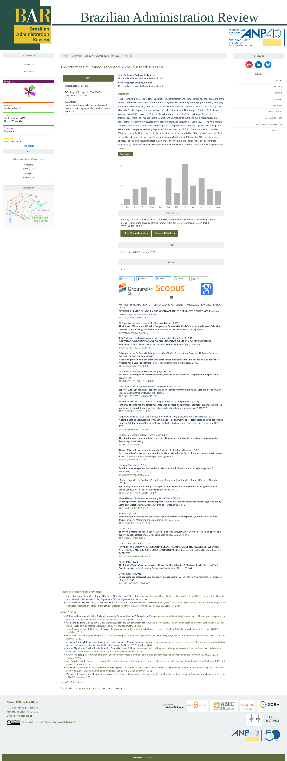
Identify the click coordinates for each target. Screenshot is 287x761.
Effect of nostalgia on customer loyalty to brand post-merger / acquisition (143, 661)
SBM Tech (149, 757)
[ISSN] (272, 720)
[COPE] (254, 720)
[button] (126, 278)
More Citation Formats (135, 233)
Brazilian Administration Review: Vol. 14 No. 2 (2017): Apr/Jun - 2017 (118, 645)
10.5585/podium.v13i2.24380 (134, 429)
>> (82, 682)
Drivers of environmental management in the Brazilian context (150, 674)
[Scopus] (247, 706)
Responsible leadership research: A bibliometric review (137, 629)
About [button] (277, 86)
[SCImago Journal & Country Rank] (28, 159)
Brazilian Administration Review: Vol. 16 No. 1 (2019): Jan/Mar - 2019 (146, 605)
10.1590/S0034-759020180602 (135, 583)
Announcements (273, 118)
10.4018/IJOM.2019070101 (133, 332)
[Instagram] (249, 64)
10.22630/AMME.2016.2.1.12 (134, 474)
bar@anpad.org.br (23, 715)
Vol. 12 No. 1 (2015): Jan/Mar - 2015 (103, 55)
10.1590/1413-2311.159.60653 (135, 347)
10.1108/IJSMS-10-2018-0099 (134, 411)
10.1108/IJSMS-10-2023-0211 (134, 523)
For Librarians (29, 71)
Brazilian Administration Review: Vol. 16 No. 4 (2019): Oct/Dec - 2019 (107, 619)
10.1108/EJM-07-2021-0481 (133, 507)
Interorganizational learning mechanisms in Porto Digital (143, 635)
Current (277, 99)
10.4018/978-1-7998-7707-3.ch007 (137, 381)
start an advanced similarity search (91, 688)
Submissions (276, 131)
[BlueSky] (267, 64)
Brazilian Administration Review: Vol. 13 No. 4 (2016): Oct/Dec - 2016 (107, 651)
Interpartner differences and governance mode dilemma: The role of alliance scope (125, 654)
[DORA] (268, 706)
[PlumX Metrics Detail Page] (29, 92)
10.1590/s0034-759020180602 (135, 317)
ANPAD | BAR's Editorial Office (22, 702)
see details (29, 145)
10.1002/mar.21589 (129, 444)
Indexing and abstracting (269, 124)
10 (77, 682)
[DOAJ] (197, 706)
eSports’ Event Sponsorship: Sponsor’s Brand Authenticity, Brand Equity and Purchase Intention (168, 596)
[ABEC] (224, 706)
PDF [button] (88, 78)
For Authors (29, 64)
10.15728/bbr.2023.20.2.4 (132, 538)
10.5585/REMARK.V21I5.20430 (135, 556)
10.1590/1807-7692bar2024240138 (138, 396)
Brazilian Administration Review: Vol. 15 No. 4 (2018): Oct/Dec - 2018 (108, 625)
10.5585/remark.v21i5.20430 (134, 365)
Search (278, 93)
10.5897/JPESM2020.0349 (132, 459)
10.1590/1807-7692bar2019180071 (138, 493)
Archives (76, 55)
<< (61, 682)
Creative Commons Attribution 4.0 (60, 722)
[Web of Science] (174, 706)
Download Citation (164, 233)
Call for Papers (274, 112)
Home (65, 55)
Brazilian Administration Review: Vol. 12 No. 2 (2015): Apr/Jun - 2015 (118, 670)
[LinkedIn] (258, 64)
